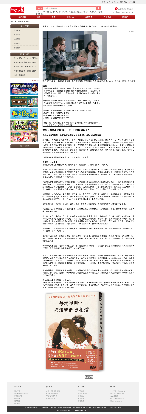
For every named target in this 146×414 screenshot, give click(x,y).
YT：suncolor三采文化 (117, 398)
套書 (53, 17)
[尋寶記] (24, 136)
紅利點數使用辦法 (52, 393)
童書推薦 (17, 48)
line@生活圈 (114, 396)
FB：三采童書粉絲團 (117, 393)
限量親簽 (70, 17)
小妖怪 (99, 12)
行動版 (132, 2)
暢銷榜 (125, 17)
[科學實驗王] (24, 125)
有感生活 (17, 35)
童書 (39, 17)
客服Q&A (81, 396)
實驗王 (79, 12)
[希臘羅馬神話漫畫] (24, 88)
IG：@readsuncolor (116, 401)
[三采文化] (21, 9)
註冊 (108, 2)
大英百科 (85, 12)
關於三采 (17, 391)
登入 (103, 2)
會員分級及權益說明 (53, 391)
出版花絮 (17, 30)
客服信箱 (81, 401)
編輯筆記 (17, 39)
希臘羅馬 (93, 12)
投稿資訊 (81, 398)
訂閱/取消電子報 (51, 396)
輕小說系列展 (63, 12)
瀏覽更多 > (35, 80)
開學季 (55, 12)
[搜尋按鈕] (99, 8)
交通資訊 (17, 398)
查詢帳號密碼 (82, 393)
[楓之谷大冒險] (24, 113)
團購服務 (17, 401)
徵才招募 (17, 403)
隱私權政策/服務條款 (21, 393)
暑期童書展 (40, 14)
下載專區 (81, 391)
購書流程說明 (50, 398)
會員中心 (115, 2)
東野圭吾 (72, 12)
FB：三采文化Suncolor (117, 391)
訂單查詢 (123, 2)
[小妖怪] (24, 101)
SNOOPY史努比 (46, 12)
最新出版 (22, 17)
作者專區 (107, 17)
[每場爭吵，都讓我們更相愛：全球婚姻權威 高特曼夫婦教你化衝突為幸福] (89, 377)
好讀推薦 (17, 43)
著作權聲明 (18, 396)
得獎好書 (88, 17)
